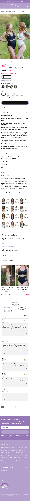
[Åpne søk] (24, 5)
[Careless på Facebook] (2, 481)
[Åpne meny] (2, 5)
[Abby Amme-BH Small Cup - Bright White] (8, 275)
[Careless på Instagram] (4, 481)
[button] (6, 77)
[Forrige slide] (20, 261)
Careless (13, 494)
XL (21, 94)
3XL (9, 97)
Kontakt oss (16, 250)
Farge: (9, 83)
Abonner (25, 475)
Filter (4, 317)
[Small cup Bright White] (15, 86)
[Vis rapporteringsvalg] (26, 334)
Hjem (2, 11)
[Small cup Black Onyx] (11, 86)
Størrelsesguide (9, 243)
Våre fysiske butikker (10, 246)
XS (3, 94)
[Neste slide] (26, 261)
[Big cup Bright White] (7, 86)
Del (5, 255)
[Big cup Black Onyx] (3, 86)
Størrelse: (4, 91)
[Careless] (15, 5)
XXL (4, 97)
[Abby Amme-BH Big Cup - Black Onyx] (22, 275)
